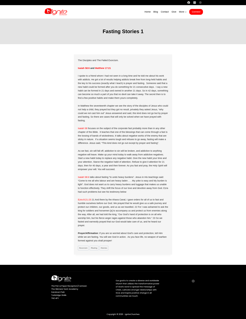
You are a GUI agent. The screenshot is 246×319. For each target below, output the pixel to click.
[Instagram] (194, 2)
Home (148, 12)
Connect (196, 12)
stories (104, 248)
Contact (165, 12)
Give (174, 12)
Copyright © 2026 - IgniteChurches (123, 314)
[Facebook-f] (180, 281)
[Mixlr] (200, 2)
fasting (94, 248)
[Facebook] (188, 2)
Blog (155, 12)
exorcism (83, 248)
